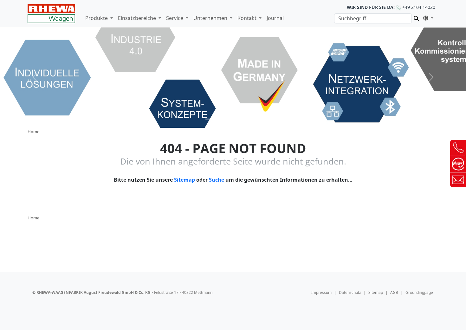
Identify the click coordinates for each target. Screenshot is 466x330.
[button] (427, 17)
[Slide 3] (233, 119)
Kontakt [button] (247, 18)
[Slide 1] (210, 119)
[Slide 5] (256, 119)
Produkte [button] (97, 18)
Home (33, 131)
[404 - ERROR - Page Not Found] (51, 14)
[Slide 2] (221, 119)
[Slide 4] (244, 119)
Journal (275, 18)
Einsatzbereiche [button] (137, 18)
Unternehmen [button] (211, 18)
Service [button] (175, 18)
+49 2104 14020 (391, 7)
